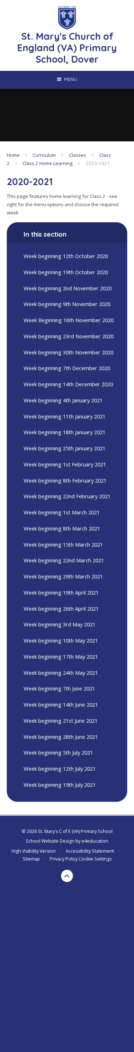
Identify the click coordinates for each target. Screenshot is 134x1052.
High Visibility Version (33, 851)
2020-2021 (98, 163)
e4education (94, 841)
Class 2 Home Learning (48, 163)
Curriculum (44, 155)
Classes (77, 155)
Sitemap (31, 859)
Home (13, 155)
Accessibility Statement (90, 851)
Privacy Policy (64, 859)
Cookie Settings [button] (95, 859)
